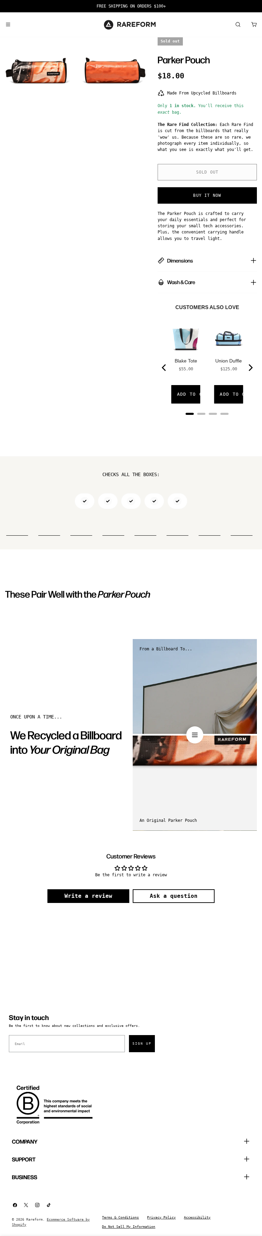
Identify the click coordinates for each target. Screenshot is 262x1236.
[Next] (250, 367)
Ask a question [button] (174, 896)
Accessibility (197, 1217)
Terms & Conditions (120, 1217)
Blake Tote (186, 361)
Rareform (34, 1219)
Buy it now (207, 195)
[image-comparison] (195, 735)
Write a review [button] (88, 896)
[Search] (238, 24)
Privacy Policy (161, 1217)
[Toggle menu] (8, 24)
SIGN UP (141, 1043)
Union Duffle (228, 361)
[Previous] (164, 367)
